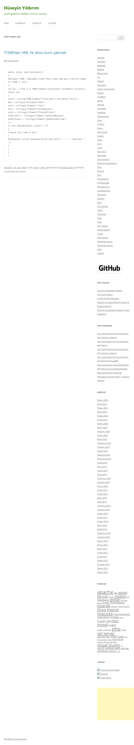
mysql (102, 624)
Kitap (99, 139)
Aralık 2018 (102, 451)
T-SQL (100, 210)
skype (123, 630)
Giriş (6, 23)
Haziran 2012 (103, 564)
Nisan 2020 (102, 435)
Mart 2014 (102, 548)
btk (128, 597)
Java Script (102, 132)
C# (14, 167)
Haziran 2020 (103, 431)
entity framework (113, 603)
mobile (114, 617)
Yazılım (100, 253)
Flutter (100, 92)
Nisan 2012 (102, 572)
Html (99, 120)
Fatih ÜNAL (105, 677)
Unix (99, 222)
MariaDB (101, 155)
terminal (117, 639)
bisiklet (120, 596)
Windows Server (105, 245)
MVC (99, 167)
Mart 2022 (102, 411)
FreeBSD (101, 96)
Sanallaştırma (103, 190)
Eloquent (101, 85)
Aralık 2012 (102, 560)
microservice (122, 614)
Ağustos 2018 (103, 454)
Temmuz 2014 (104, 533)
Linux (100, 147)
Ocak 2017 (102, 474)
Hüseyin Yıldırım (21, 8)
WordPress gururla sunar (15, 739)
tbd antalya (102, 640)
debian (115, 599)
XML (24, 167)
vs (121, 646)
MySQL (100, 171)
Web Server (102, 237)
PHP (99, 175)
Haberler (101, 112)
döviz (35, 167)
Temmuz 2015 (104, 505)
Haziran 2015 (103, 509)
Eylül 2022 (102, 404)
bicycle (102, 596)
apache (105, 592)
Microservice (103, 159)
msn (121, 617)
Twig (99, 218)
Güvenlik (101, 108)
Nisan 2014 (102, 544)
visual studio (108, 645)
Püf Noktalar (103, 182)
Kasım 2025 (102, 400)
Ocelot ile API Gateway (108, 298)
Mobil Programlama (107, 163)
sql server (106, 633)
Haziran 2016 (103, 482)
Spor (99, 202)
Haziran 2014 (103, 537)
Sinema (100, 198)
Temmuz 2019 (104, 443)
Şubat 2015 (102, 513)
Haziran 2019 (103, 447)
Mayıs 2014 (102, 540)
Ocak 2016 (102, 490)
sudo (120, 636)
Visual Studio (103, 229)
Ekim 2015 (102, 497)
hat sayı (114, 606)
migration (103, 617)
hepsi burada (123, 606)
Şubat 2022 (102, 415)
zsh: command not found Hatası (112, 333)
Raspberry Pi (103, 186)
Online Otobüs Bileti (110, 670)
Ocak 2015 (102, 517)
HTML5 (100, 124)
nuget (112, 625)
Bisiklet (100, 69)
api (116, 593)
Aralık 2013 (102, 552)
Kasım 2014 (102, 521)
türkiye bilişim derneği (106, 642)
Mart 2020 (102, 439)
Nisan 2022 (102, 407)
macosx (105, 614)
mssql (101, 621)
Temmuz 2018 (104, 458)
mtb (108, 621)
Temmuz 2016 (104, 478)
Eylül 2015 (102, 501)
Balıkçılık (101, 65)
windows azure (106, 651)
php (116, 629)
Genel (100, 100)
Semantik (101, 194)
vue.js (100, 648)
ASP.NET (8, 167)
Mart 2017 (102, 466)
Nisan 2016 (102, 486)
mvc (115, 620)
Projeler (37, 23)
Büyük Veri (102, 73)
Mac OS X (101, 151)
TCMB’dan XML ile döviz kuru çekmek (35, 52)
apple (122, 592)
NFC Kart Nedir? (105, 294)
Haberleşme (103, 116)
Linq (19, 167)
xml (47, 167)
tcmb (41, 167)
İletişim (52, 23)
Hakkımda (20, 23)
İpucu (100, 128)
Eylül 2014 (102, 529)
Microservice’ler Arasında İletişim (113, 364)
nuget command (104, 630)
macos (113, 609)
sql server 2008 (107, 636)
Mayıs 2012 (102, 568)
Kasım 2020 (102, 423)
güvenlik (103, 606)
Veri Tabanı (102, 225)
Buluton (104, 673)
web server (122, 648)
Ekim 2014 (102, 525)
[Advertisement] (115, 704)
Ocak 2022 (102, 419)
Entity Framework (106, 89)
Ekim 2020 (102, 427)
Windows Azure (104, 241)
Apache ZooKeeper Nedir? (109, 290)
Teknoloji (101, 214)
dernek (124, 600)
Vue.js (100, 233)
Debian (100, 81)
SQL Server (102, 206)
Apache (100, 57)
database (103, 600)
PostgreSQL (103, 178)
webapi (109, 648)
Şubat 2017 (102, 470)
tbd (125, 637)
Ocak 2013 (102, 556)
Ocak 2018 (102, 462)
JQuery (100, 135)
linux (101, 609)
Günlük (100, 104)
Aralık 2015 (102, 494)
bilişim (111, 597)
